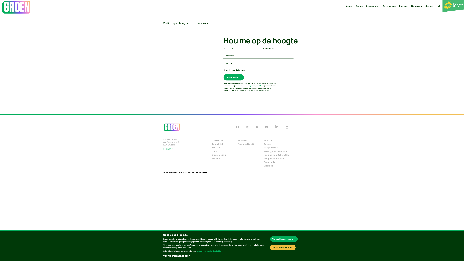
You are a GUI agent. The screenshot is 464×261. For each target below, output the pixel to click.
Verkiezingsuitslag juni (176, 23)
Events (359, 6)
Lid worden (416, 6)
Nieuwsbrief (217, 144)
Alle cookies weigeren (282, 247)
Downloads (269, 162)
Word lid (268, 140)
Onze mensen (389, 6)
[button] (438, 6)
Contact (429, 6)
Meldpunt (216, 158)
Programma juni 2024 (274, 158)
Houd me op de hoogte (235, 70)
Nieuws (349, 6)
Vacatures (242, 140)
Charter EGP (217, 140)
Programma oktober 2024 (276, 155)
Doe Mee (403, 6)
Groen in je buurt (219, 155)
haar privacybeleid (254, 86)
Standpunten (372, 6)
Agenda (267, 144)
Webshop (268, 165)
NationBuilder (202, 172)
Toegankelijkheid (246, 144)
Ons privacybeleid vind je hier (209, 251)
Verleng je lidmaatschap (275, 151)
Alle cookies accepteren (283, 239)
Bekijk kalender (271, 147)
